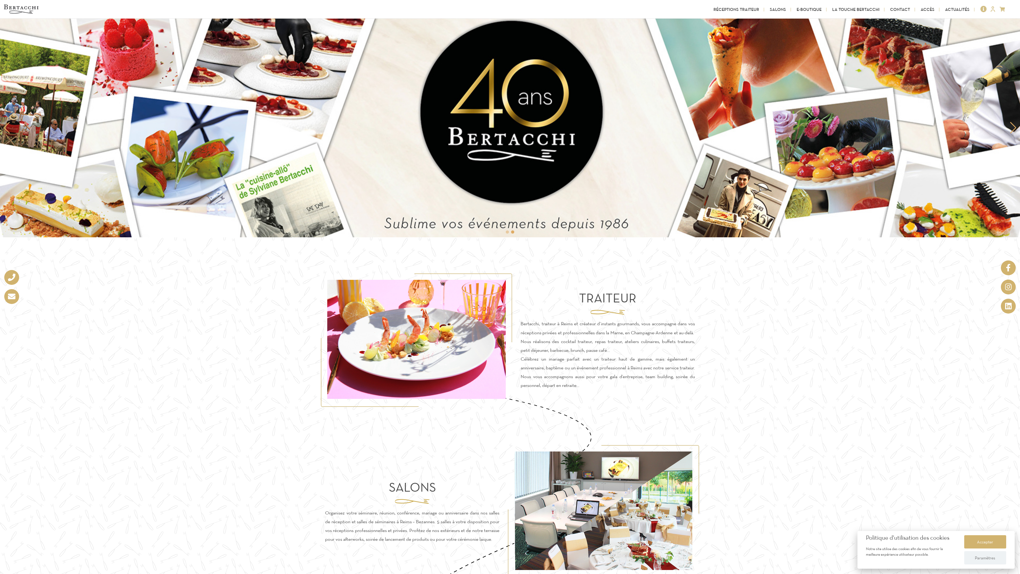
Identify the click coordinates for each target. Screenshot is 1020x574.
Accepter (985, 542)
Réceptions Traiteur (736, 9)
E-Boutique (809, 9)
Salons (778, 9)
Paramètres (985, 557)
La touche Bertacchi (855, 9)
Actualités (957, 9)
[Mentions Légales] (983, 9)
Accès (927, 9)
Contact (900, 9)
